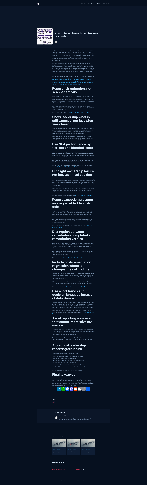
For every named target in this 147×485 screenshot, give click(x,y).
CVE (54, 402)
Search (98, 3)
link (71, 480)
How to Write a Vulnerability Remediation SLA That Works (65, 79)
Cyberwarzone (44, 4)
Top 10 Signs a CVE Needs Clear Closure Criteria (58, 452)
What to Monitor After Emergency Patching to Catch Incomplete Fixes (76, 286)
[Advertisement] (73, 18)
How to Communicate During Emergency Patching (70, 81)
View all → (92, 436)
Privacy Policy (91, 3)
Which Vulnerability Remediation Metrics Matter (81, 78)
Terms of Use (106, 3)
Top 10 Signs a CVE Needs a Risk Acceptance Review (88, 452)
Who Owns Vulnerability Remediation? (84, 195)
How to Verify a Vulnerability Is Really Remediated (74, 82)
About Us (82, 3)
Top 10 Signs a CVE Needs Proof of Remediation (73, 452)
